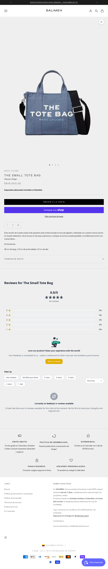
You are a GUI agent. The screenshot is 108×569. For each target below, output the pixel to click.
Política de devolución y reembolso (18, 493)
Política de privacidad (12, 498)
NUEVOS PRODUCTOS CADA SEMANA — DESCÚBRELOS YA (54, 2)
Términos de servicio (12, 502)
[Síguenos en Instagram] (5, 537)
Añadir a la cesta (54, 202)
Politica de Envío (11, 507)
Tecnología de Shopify (64, 551)
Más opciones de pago (54, 216)
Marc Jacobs (11, 171)
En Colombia (9, 511)
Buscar (7, 489)
